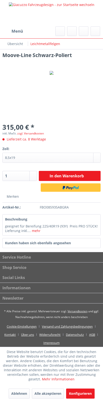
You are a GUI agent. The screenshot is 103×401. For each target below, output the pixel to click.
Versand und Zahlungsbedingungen (67, 326)
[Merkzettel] (72, 31)
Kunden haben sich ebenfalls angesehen (38, 243)
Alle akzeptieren (47, 393)
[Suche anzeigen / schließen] (60, 31)
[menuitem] (12, 31)
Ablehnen (19, 393)
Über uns (27, 334)
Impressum (51, 343)
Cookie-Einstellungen (22, 326)
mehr (35, 230)
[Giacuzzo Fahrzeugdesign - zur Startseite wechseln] (51, 13)
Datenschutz (75, 334)
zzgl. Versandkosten (30, 133)
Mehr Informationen (58, 379)
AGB (92, 334)
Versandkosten (77, 311)
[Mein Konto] (83, 31)
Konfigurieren (80, 393)
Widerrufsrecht (50, 334)
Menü (17, 31)
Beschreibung (16, 219)
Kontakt (10, 334)
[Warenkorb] (95, 31)
